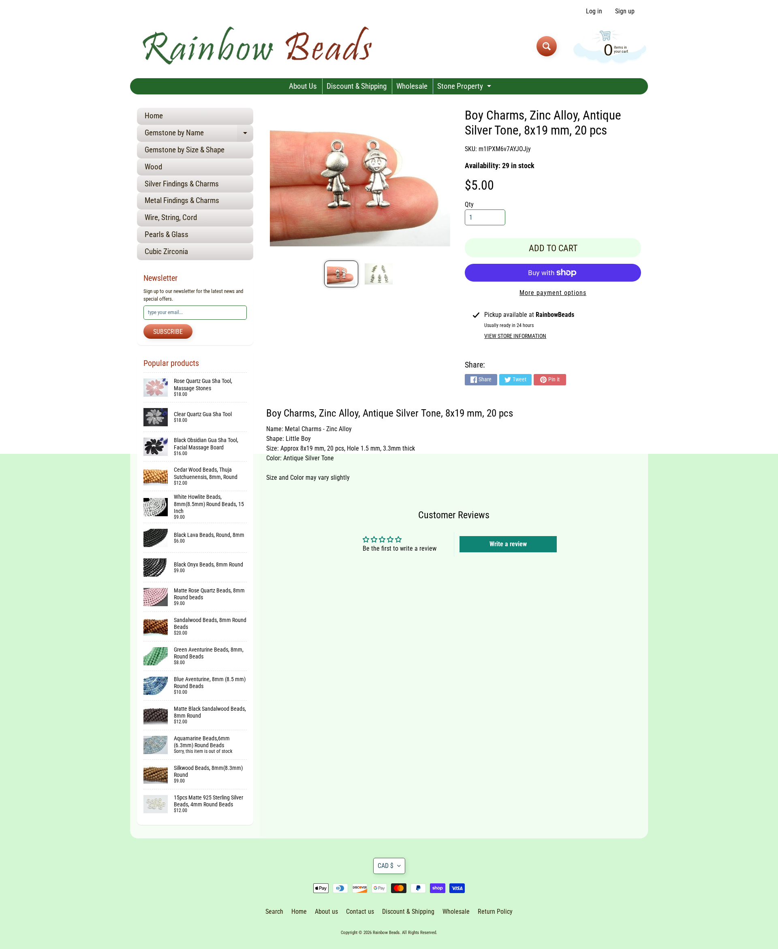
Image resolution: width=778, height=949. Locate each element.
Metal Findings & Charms (182, 200)
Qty (469, 204)
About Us (303, 86)
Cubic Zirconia (166, 251)
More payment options (552, 293)
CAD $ (385, 866)
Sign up (625, 11)
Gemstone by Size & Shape (184, 149)
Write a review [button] (508, 544)
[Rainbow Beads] (258, 46)
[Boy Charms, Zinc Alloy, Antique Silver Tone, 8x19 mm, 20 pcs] (341, 274)
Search (274, 911)
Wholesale (411, 86)
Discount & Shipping (357, 86)
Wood (153, 166)
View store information (515, 336)
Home (154, 115)
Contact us (360, 911)
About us (326, 911)
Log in (594, 11)
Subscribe (168, 332)
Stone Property (465, 87)
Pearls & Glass (166, 234)
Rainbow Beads (386, 932)
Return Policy (495, 911)
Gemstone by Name (199, 134)
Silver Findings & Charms (182, 183)
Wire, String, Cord (171, 217)
